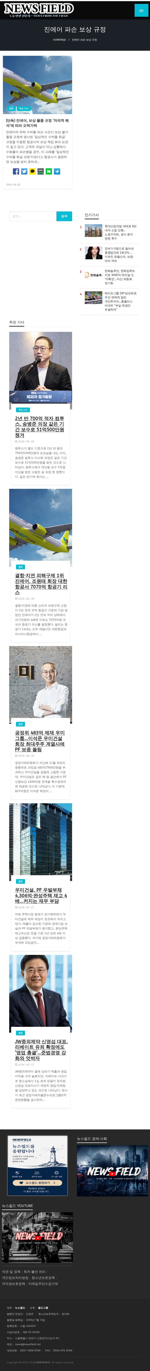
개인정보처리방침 (15, 1278)
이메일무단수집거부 (43, 1284)
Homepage (59, 39)
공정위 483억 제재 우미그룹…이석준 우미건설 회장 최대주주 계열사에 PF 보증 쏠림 (40, 741)
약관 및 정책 (11, 1272)
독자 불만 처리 (35, 1272)
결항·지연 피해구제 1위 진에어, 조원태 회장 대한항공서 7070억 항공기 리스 (41, 584)
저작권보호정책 (13, 1284)
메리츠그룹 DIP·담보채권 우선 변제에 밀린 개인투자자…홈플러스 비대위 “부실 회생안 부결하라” (120, 301)
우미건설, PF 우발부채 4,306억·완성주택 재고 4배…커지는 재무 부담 (41, 895)
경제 (11, 108)
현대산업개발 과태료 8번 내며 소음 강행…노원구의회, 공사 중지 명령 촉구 (121, 232)
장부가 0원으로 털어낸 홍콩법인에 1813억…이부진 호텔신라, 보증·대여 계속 (119, 255)
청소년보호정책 (43, 1278)
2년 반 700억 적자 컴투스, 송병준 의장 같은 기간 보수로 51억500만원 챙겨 (39, 427)
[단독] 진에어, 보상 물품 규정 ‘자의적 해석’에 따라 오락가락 (37, 122)
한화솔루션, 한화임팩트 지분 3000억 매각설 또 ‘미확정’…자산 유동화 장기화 (120, 277)
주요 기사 (23, 108)
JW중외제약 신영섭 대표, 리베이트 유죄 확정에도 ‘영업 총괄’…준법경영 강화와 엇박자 (41, 1050)
